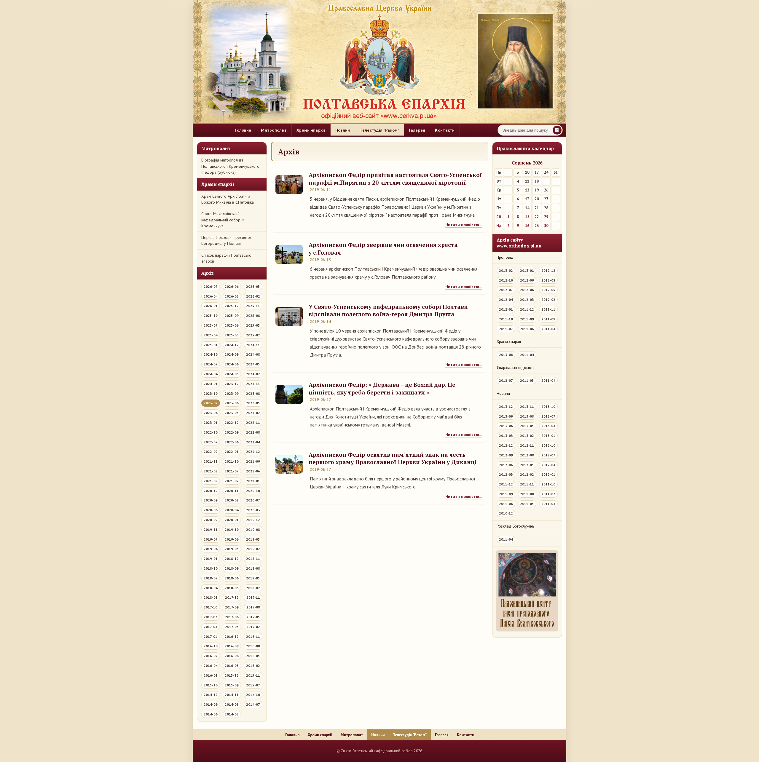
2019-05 (253, 539)
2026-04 (211, 296)
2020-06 (211, 510)
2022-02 (211, 451)
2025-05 (253, 325)
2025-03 (232, 335)
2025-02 (253, 335)
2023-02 (253, 412)
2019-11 (211, 529)
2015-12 (232, 675)
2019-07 (211, 539)
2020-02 (211, 519)
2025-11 (253, 305)
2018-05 (253, 578)
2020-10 (253, 490)
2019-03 (232, 549)
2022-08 (253, 432)
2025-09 (232, 315)
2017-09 (232, 607)
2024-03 (232, 374)
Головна (243, 130)
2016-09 (232, 646)
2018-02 (253, 588)
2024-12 (232, 345)
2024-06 (232, 364)
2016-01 (211, 675)
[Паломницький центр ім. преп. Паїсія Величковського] (527, 592)
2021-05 (211, 481)
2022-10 (211, 432)
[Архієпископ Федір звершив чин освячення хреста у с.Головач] (289, 254)
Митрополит (274, 130)
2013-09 (506, 416)
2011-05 (527, 380)
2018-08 (253, 568)
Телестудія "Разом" (379, 130)
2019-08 (253, 529)
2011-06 (527, 329)
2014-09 (211, 704)
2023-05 (253, 403)
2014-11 (232, 694)
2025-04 (211, 335)
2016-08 (253, 646)
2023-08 (253, 393)
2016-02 (253, 665)
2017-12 (232, 597)
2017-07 (210, 617)
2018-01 (211, 597)
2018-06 (232, 578)
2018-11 (253, 558)
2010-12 (506, 513)
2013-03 (506, 435)
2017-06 (232, 617)
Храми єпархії (311, 130)
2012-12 (548, 270)
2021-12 (253, 451)
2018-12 (232, 558)
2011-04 (548, 329)
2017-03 (232, 626)
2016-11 (253, 636)
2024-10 (211, 354)
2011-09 (527, 319)
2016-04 (211, 665)
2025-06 (232, 325)
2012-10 (506, 280)
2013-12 (506, 406)
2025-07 (211, 325)
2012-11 (527, 445)
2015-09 (232, 685)
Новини (342, 130)
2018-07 (211, 578)
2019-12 (253, 519)
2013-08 (506, 354)
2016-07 (211, 656)
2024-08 (253, 354)
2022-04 (253, 442)
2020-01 (232, 519)
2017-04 (210, 626)
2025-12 (232, 305)
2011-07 (506, 329)
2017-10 (210, 607)
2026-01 (211, 305)
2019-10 (232, 529)
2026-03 (232, 296)
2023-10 (211, 393)
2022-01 (232, 451)
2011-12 (527, 309)
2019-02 (253, 549)
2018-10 (211, 568)
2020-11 (232, 490)
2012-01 (506, 309)
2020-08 (232, 500)
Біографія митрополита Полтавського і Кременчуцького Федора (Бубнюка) (230, 166)
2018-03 (232, 588)
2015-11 (253, 675)
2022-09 (232, 432)
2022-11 (253, 422)
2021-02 (232, 481)
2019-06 (232, 539)
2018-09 (232, 568)
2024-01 (211, 383)
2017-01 (210, 636)
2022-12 (232, 422)
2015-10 (211, 685)
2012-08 (548, 280)
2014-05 (232, 714)
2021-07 (232, 471)
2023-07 (211, 403)
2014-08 (232, 704)
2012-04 (506, 299)
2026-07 (211, 286)
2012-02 (548, 299)
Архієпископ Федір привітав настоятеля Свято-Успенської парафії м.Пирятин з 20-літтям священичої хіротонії (395, 178)
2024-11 (253, 345)
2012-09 (527, 280)
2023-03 (232, 412)
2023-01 (211, 422)
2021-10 (232, 461)
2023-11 (253, 383)
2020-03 (253, 510)
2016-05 (253, 656)
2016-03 (232, 665)
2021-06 (253, 471)
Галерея (417, 130)
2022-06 (232, 442)
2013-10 (548, 406)
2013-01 (527, 270)
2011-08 (548, 319)
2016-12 (232, 636)
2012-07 (506, 289)
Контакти (445, 130)
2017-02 (253, 626)
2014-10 (253, 694)
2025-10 (211, 315)
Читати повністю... (463, 224)
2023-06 (232, 403)
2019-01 (211, 558)
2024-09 (232, 354)
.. (331, 750)
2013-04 (548, 426)
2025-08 (253, 315)
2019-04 (211, 549)
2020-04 (232, 510)
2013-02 (506, 270)
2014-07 (253, 704)
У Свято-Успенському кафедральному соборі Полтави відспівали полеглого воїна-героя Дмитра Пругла (388, 310)
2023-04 (211, 412)
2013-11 (527, 406)
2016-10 (211, 646)
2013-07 (548, 416)
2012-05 (548, 289)
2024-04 (211, 374)
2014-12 (211, 694)
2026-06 (232, 286)
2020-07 (253, 500)
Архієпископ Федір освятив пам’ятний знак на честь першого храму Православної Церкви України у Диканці (393, 458)
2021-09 (253, 461)
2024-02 (253, 374)
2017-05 (253, 617)
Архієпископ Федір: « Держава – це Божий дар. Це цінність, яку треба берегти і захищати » (382, 388)
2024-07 (211, 364)
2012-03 (527, 299)
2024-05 (253, 364)
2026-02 (253, 296)
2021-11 (211, 461)
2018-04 (211, 588)
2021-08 (211, 471)
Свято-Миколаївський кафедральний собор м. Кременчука (223, 220)
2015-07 (253, 685)
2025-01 (211, 345)
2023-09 (232, 393)
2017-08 (253, 607)
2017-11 (253, 597)
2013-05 (527, 426)
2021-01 (253, 481)
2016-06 (232, 656)
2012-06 (527, 289)
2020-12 (211, 490)
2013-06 (506, 426)
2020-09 (211, 500)
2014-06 (211, 714)
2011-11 (548, 309)
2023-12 (232, 383)
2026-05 (253, 286)
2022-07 (211, 442)
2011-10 (506, 319)
